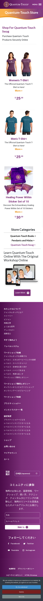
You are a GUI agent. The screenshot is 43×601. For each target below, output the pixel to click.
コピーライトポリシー (14, 575)
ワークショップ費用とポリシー (16, 377)
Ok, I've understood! (21, 587)
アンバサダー (9, 330)
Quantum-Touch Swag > (23, 244)
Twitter (30, 543)
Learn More (20, 292)
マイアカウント (10, 453)
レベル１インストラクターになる (17, 423)
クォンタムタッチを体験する (15, 356)
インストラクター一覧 (13, 410)
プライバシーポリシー (26, 569)
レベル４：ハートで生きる (14, 370)
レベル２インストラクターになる (17, 427)
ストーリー (8, 316)
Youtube (15, 550)
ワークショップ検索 (12, 397)
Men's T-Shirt (19, 138)
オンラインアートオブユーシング (17, 391)
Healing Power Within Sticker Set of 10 (19, 199)
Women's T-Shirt (18, 80)
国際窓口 (7, 334)
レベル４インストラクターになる (17, 434)
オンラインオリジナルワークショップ (19, 387)
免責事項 (12, 569)
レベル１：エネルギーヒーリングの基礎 (20, 360)
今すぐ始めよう (10, 340)
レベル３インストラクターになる (17, 430)
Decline (21, 592)
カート (7, 459)
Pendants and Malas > (23, 240)
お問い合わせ (9, 446)
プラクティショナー (12, 403)
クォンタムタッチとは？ (13, 312)
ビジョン (7, 319)
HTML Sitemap (31, 575)
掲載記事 (7, 323)
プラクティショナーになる (14, 420)
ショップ (7, 440)
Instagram (30, 550)
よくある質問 (9, 326)
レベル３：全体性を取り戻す (15, 367)
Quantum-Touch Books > (23, 236)
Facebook (15, 543)
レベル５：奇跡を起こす (13, 374)
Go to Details (16, 52)
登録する (21, 527)
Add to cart (17, 169)
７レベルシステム (11, 346)
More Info (21, 597)
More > (18, 90)
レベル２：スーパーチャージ (15, 363)
